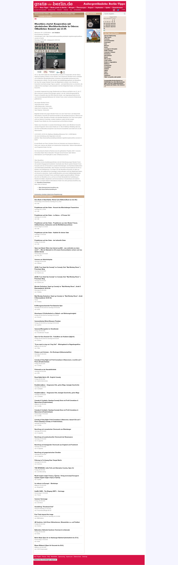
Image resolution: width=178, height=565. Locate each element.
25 (106, 26)
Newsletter (51, 9)
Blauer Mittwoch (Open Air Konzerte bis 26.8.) (49, 545)
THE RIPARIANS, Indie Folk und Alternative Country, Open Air (54, 468)
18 (106, 25)
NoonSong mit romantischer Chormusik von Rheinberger (53, 429)
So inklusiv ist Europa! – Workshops (46, 483)
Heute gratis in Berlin (58, 8)
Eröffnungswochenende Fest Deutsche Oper (49, 305)
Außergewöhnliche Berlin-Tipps (104, 4)
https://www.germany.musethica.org (48, 187)
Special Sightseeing (110, 35)
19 (108, 25)
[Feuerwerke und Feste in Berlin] (93, 28)
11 (106, 23)
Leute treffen (108, 60)
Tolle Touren (107, 37)
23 (114, 25)
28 (111, 26)
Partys (106, 73)
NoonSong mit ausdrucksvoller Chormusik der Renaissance (54, 437)
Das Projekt (37, 556)
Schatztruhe (107, 65)
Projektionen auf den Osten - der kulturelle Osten (50, 240)
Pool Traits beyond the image (44, 514)
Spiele (106, 70)
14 (111, 23)
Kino (105, 44)
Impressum (69, 556)
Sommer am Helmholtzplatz (43, 259)
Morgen (71, 8)
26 (108, 26)
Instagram (114, 10)
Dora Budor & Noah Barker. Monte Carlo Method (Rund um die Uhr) (56, 200)
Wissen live (107, 59)
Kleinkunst (107, 54)
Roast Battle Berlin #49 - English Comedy (48, 377)
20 (109, 25)
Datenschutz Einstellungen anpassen (45, 559)
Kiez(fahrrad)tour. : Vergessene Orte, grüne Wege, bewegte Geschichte (57, 385)
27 (109, 26)
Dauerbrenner (117, 8)
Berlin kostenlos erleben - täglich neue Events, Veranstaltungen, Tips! (55, 13)
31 (104, 28)
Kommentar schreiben (48, 194)
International (108, 55)
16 (114, 23)
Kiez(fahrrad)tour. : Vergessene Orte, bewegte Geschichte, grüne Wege (57, 392)
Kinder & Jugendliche (110, 62)
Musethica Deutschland (43, 182)
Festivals (107, 39)
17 (104, 25)
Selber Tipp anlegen (40, 9)
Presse (66, 9)
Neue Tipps (44, 8)
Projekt (59, 9)
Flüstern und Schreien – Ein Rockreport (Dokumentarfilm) (53, 352)
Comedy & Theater (109, 52)
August (90, 8)
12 (108, 23)
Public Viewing (108, 50)
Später (107, 8)
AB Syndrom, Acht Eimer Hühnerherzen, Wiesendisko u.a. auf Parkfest (57, 522)
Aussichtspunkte (109, 40)
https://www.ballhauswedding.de (48, 189)
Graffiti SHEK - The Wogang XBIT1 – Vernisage (49, 491)
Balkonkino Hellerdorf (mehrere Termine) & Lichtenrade (52, 530)
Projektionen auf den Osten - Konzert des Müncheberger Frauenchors (57, 207)
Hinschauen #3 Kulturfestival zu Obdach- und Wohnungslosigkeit (55, 313)
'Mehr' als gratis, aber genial (112, 77)
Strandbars (107, 67)
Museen (106, 45)
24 (104, 26)
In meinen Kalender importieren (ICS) (36, 19)
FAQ (71, 9)
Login (123, 9)
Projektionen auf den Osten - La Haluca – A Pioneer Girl (52, 215)
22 (113, 25)
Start (36, 8)
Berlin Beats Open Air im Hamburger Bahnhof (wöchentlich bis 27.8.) (56, 537)
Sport (105, 72)
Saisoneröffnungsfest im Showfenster (47, 329)
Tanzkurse (107, 75)
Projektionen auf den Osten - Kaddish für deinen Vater (52, 232)
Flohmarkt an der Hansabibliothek (45, 369)
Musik (42, 42)
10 (104, 23)
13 (109, 23)
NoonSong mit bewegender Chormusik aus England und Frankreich (56, 445)
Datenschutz (77, 556)
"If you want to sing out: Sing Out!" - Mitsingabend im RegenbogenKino (57, 344)
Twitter (118, 10)
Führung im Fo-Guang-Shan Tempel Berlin (48, 460)
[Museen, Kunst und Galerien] (93, 42)
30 (114, 26)
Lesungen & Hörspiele (110, 49)
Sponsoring (77, 9)
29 (113, 26)
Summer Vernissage (41, 499)
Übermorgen (81, 8)
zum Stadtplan (56, 32)
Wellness (107, 64)
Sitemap (84, 556)
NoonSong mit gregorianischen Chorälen (48, 452)
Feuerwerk (107, 42)
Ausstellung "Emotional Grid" (44, 506)
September (99, 8)
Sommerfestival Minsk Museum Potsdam (48, 321)
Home (36, 16)
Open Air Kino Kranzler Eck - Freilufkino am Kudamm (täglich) (54, 336)
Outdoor (106, 68)
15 (113, 23)
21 (111, 25)
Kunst (106, 47)
